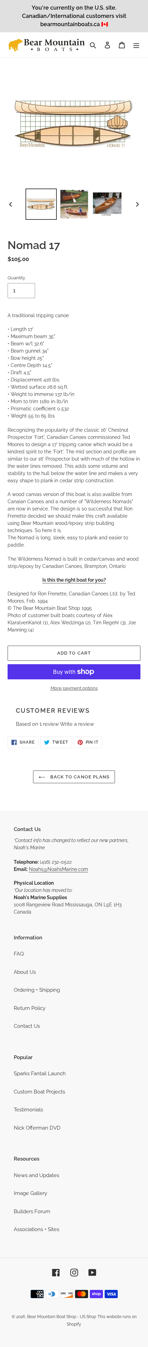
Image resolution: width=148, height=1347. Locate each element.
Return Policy (29, 1008)
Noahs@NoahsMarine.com (58, 869)
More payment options (74, 688)
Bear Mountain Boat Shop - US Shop (61, 1316)
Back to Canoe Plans (79, 776)
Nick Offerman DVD (37, 1128)
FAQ (19, 954)
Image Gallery (30, 1193)
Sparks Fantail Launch (40, 1073)
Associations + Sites (36, 1229)
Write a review (77, 724)
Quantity (16, 277)
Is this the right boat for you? (74, 580)
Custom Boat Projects (39, 1092)
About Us (25, 972)
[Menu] (136, 44)
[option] (41, 204)
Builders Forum (32, 1211)
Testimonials (28, 1110)
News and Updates (36, 1175)
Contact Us (27, 1026)
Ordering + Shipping (37, 990)
